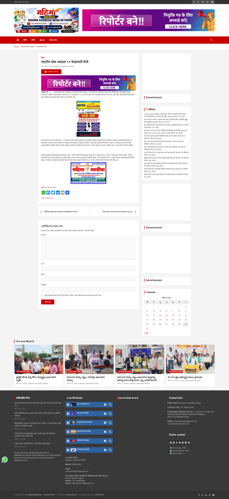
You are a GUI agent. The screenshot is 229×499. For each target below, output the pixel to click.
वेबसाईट (43, 285)
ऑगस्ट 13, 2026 (173, 380)
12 (160, 315)
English (53, 40)
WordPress (99, 495)
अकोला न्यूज (49, 198)
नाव (43, 264)
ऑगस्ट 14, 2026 (72, 383)
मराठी (33, 40)
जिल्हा (42, 57)
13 (167, 315)
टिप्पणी (44, 235)
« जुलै (146, 333)
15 (179, 315)
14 (173, 315)
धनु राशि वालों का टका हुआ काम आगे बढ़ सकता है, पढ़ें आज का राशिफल (166, 152)
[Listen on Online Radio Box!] (110, 404)
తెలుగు (42, 40)
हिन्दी (25, 40)
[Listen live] (68, 404)
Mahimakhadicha (35, 495)
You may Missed (25, 341)
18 (154, 320)
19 (160, 320)
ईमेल (43, 274)
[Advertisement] (166, 72)
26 (160, 324)
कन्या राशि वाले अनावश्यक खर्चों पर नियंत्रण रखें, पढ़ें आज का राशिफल (166, 169)
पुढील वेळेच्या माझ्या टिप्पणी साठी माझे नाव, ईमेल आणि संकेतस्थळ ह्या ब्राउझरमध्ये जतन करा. (73, 295)
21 (173, 320)
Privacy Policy (49, 495)
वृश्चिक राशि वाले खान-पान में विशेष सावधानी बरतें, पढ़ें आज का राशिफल (166, 158)
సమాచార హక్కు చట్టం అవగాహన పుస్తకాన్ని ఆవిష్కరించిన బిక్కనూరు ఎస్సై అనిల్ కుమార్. (137, 379)
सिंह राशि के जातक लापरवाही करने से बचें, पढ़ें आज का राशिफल (164, 174)
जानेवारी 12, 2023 (47, 66)
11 (154, 315)
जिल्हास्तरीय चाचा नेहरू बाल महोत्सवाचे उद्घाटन (118, 212)
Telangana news (23, 371)
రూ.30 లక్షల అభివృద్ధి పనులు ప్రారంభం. (185, 377)
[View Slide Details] (88, 83)
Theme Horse (71, 495)
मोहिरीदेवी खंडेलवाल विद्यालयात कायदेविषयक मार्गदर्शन (61, 212)
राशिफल (151, 109)
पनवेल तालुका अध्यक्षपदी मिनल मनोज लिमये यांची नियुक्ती (32, 444)
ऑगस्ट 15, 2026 (21, 383)
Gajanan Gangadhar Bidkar (64, 66)
